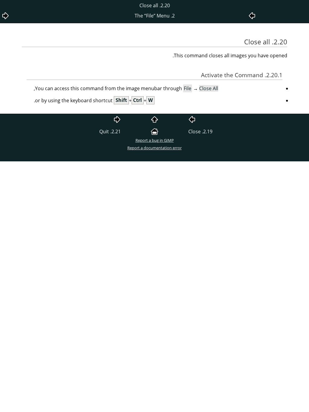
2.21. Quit (110, 131)
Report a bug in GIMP (154, 140)
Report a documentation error (154, 148)
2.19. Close (200, 131)
